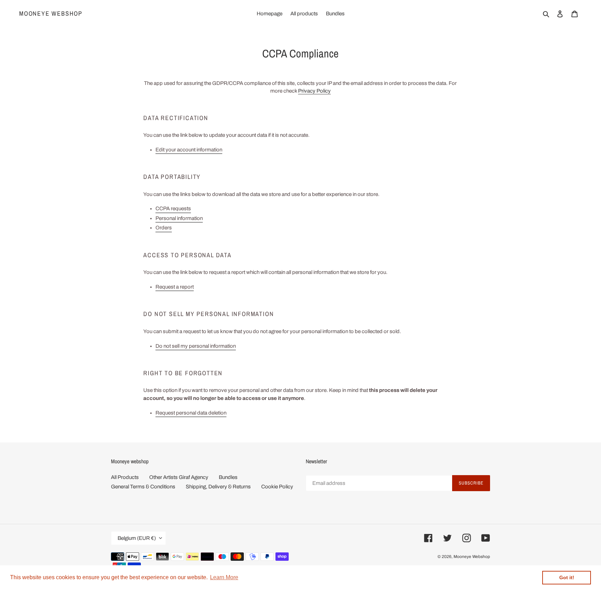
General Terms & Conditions (143, 486)
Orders (163, 227)
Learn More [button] (224, 577)
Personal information (179, 218)
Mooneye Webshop (50, 13)
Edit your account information (188, 149)
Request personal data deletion (190, 413)
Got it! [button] (566, 577)
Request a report (174, 287)
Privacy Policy (314, 91)
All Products (125, 477)
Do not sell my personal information (195, 346)
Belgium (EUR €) (137, 538)
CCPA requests (173, 208)
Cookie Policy (277, 486)
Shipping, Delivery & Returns (218, 486)
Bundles (228, 477)
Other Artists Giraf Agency (178, 477)
